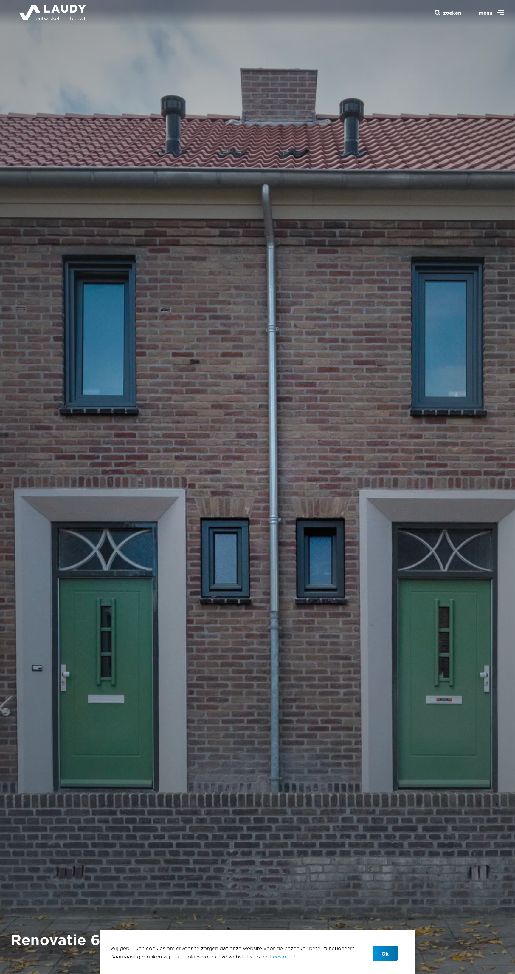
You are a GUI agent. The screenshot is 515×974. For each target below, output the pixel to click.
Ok (385, 953)
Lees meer (283, 956)
